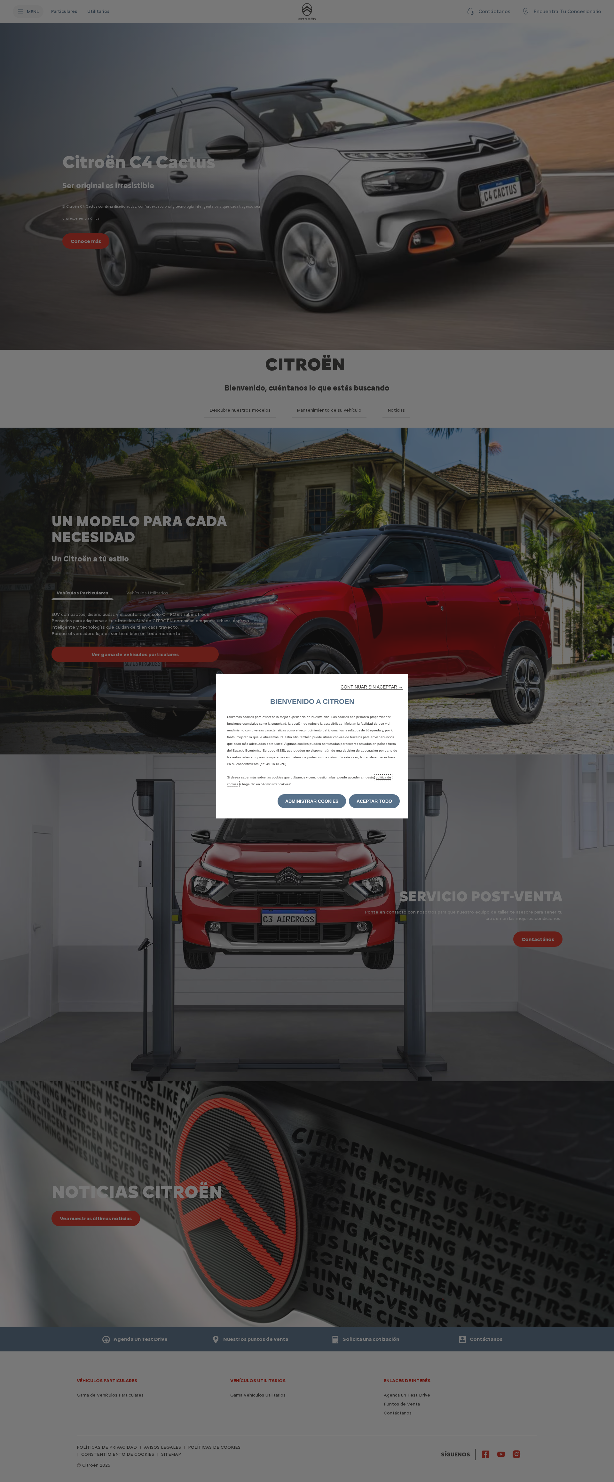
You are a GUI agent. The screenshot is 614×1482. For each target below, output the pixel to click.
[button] (372, 686)
